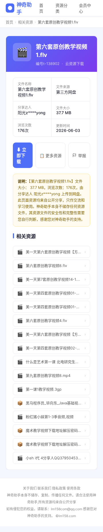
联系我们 (44, 488)
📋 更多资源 (50, 155)
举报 (82, 155)
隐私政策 (59, 488)
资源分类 (62, 8)
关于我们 (30, 488)
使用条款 (73, 488)
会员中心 (85, 8)
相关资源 (25, 22)
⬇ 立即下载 (21, 155)
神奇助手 (24, 8)
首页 (41, 8)
